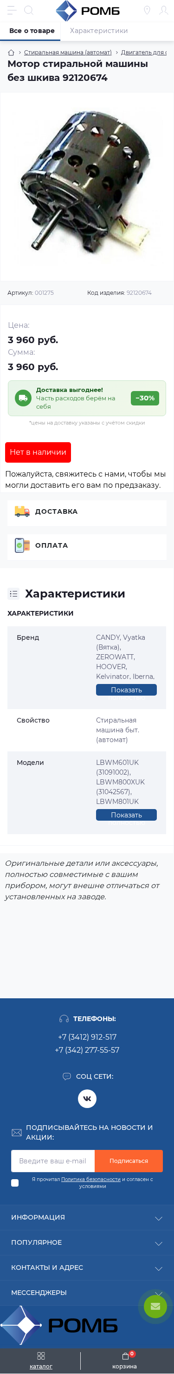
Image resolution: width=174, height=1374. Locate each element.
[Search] (28, 10)
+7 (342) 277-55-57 (87, 1050)
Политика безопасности (91, 1179)
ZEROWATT (115, 657)
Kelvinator (112, 676)
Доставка (56, 511)
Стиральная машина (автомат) (68, 52)
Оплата (51, 545)
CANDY (108, 637)
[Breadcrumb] (11, 52)
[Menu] (12, 10)
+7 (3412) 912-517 (87, 1037)
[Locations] (147, 10)
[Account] (163, 10)
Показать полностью (126, 691)
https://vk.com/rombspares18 (87, 1098)
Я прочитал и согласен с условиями (92, 1182)
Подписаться (129, 1160)
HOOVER (111, 667)
